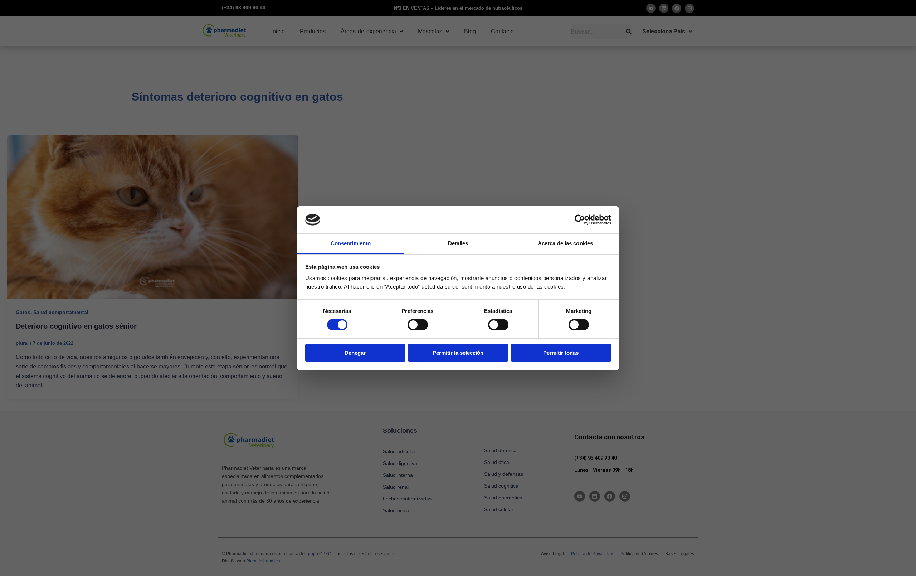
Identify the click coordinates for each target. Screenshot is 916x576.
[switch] (418, 324)
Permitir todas (561, 353)
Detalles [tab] (458, 243)
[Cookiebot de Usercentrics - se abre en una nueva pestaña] (580, 219)
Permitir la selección (458, 353)
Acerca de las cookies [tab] (565, 243)
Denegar (355, 353)
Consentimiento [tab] (351, 243)
